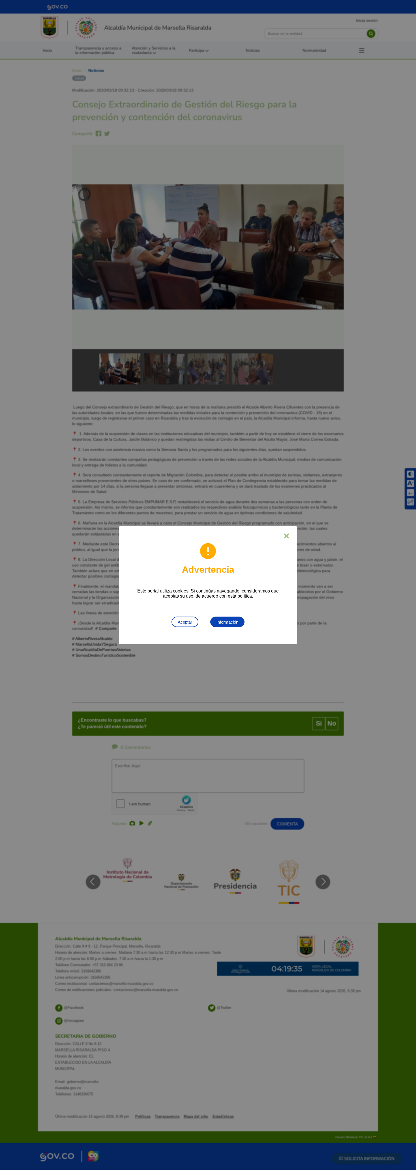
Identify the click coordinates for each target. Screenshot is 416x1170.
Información (227, 621)
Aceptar (185, 621)
